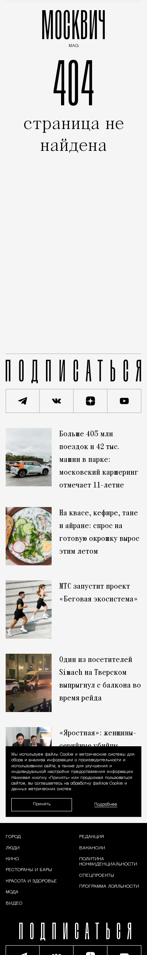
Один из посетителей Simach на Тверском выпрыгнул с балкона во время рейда (100, 679)
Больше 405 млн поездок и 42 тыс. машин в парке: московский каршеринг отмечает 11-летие (98, 460)
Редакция (91, 837)
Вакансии (92, 848)
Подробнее (105, 805)
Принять (42, 804)
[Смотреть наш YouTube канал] (124, 401)
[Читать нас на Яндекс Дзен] (90, 401)
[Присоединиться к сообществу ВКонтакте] (57, 401)
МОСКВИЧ (73, 27)
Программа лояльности (109, 886)
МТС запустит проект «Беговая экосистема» (98, 593)
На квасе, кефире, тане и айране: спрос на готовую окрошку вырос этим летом (99, 533)
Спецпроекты (96, 875)
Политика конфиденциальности (108, 862)
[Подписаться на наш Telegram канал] (23, 401)
